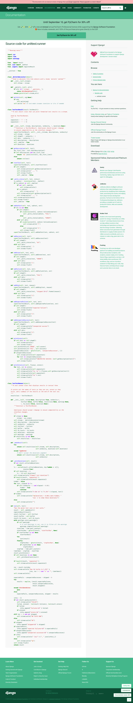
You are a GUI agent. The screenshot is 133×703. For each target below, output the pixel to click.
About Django (10, 666)
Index (93, 114)
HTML (105, 151)
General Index (97, 77)
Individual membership (40, 679)
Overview (31, 8)
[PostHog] (94, 251)
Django (12, 8)
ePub (112, 151)
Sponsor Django (111, 666)
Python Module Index (99, 80)
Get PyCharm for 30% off (66, 35)
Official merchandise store (114, 673)
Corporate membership (113, 669)
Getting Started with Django (14, 669)
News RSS (85, 682)
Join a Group (37, 666)
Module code (98, 93)
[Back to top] (129, 699)
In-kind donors (52, 693)
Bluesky (84, 676)
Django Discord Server (98, 122)
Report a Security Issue (41, 676)
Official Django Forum (98, 130)
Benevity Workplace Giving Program (116, 676)
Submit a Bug (38, 673)
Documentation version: (122, 695)
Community (77, 8)
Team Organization (11, 673)
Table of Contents (113, 114)
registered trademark (54, 699)
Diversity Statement (11, 682)
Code (64, 8)
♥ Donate (96, 8)
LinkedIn (84, 679)
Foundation (87, 8)
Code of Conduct (11, 679)
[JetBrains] (94, 190)
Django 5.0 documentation (101, 90)
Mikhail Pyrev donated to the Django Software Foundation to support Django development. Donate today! (112, 54)
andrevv (103, 693)
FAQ (92, 106)
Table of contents (98, 74)
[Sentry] (94, 173)
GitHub (84, 666)
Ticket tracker (95, 138)
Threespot (90, 693)
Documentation (50, 8)
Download (39, 8)
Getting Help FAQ (63, 666)
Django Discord (62, 669)
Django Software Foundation (14, 676)
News (58, 8)
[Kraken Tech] (94, 220)
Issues (69, 8)
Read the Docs (102, 153)
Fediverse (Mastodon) (88, 673)
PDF (109, 151)
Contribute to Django (40, 669)
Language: (126, 690)
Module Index (99, 114)
